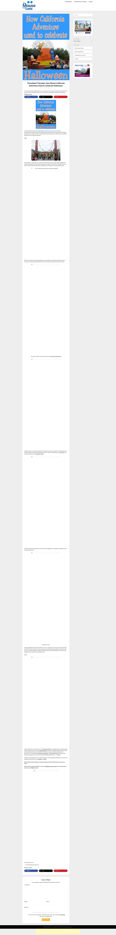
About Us (91, 1)
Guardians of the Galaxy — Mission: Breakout (47, 753)
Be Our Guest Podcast (79, 48)
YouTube (76, 58)
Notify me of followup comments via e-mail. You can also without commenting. (47, 915)
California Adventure (46, 749)
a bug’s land (61, 452)
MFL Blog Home (68, 1)
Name (26, 901)
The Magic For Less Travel (80, 55)
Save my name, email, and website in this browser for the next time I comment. (46, 912)
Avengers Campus (40, 453)
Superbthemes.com (68, 926)
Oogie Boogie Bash (43, 750)
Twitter (44, 759)
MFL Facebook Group (79, 51)
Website (26, 907)
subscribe (62, 914)
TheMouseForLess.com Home (80, 1)
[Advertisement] (58, 931)
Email (48, 901)
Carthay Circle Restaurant (55, 356)
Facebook (40, 759)
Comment (27, 884)
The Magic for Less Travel (50, 766)
